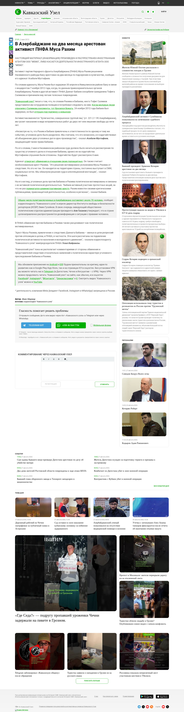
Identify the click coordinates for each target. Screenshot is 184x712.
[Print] (11, 74)
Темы (30, 3)
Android (53, 264)
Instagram (35, 278)
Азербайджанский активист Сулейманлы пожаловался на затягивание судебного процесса (142, 119)
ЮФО (31, 26)
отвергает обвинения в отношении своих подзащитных (54, 161)
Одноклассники (65, 278)
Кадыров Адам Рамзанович (135, 442)
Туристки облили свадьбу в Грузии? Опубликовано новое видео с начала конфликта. (142, 622)
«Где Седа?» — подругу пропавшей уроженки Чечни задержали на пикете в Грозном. (57, 618)
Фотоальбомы (121, 3)
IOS (61, 264)
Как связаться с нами (110, 696)
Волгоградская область (89, 18)
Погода (135, 3)
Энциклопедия (70, 3)
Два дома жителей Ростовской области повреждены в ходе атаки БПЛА (51, 470)
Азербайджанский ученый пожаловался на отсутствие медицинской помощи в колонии (109, 525)
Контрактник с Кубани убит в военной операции (118, 478)
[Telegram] (11, 44)
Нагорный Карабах (56, 22)
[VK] (11, 40)
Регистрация (51, 384)
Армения (57, 18)
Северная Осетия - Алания (111, 22)
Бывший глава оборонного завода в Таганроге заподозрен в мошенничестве (45, 480)
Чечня (149, 22)
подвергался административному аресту (47, 188)
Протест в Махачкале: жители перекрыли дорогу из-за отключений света (143, 577)
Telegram (48, 271)
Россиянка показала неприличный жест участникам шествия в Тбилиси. (139, 674)
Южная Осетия (159, 22)
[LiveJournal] (11, 65)
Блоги (96, 3)
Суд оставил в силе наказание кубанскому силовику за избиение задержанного (71, 525)
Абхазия (19, 18)
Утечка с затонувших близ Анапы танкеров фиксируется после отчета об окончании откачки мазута (150, 525)
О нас (96, 696)
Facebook (23, 278)
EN (168, 3)
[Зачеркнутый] (58, 359)
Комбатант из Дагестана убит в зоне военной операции (121, 470)
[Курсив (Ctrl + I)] (48, 359)
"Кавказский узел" (24, 101)
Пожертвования (128, 696)
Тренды (40, 3)
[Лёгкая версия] (159, 3)
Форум (85, 3)
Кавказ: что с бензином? (27, 30)
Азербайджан (46, 18)
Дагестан (110, 18)
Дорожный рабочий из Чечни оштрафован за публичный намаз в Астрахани (32, 525)
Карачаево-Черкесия (23, 22)
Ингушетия (120, 18)
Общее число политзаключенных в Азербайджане (60, 200)
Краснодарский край (40, 22)
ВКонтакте (48, 278)
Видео (106, 3)
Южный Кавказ (21, 26)
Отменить (104, 384)
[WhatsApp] (11, 48)
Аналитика (53, 3)
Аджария (27, 18)
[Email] (11, 69)
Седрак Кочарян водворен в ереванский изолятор (141, 261)
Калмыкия (148, 18)
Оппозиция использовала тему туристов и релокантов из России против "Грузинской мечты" (142, 305)
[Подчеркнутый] (53, 359)
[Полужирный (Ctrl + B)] (43, 359)
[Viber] (11, 52)
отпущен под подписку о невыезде (52, 112)
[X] (11, 57)
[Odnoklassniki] (11, 61)
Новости (19, 3)
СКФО (125, 22)
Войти (163, 11)
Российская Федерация (74, 22)
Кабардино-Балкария (134, 18)
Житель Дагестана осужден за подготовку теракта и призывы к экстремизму (124, 461)
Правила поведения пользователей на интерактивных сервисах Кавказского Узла (67, 706)
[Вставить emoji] (65, 359)
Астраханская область (70, 18)
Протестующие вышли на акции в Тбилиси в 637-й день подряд (144, 211)
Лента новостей (29, 34)
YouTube (37, 282)
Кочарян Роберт (129, 408)
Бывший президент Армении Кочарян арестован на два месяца (140, 167)
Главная (18, 34)
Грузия (102, 18)
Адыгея (36, 18)
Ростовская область (92, 22)
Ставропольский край (137, 22)
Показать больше (92, 681)
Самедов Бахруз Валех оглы (135, 373)
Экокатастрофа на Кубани (158, 30)
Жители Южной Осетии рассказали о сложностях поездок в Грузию (140, 69)
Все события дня (161, 486)
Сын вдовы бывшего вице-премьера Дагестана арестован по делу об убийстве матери (50, 461)
